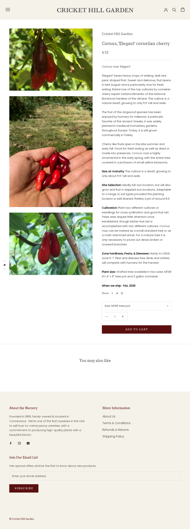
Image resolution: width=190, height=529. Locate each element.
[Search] (174, 9)
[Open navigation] (8, 9)
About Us (108, 416)
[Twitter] (117, 293)
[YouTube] (28, 443)
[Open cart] (182, 9)
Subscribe (24, 488)
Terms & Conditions (116, 423)
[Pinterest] (122, 293)
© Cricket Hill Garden (21, 519)
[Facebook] (112, 293)
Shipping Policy (113, 436)
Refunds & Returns (115, 430)
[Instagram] (19, 443)
